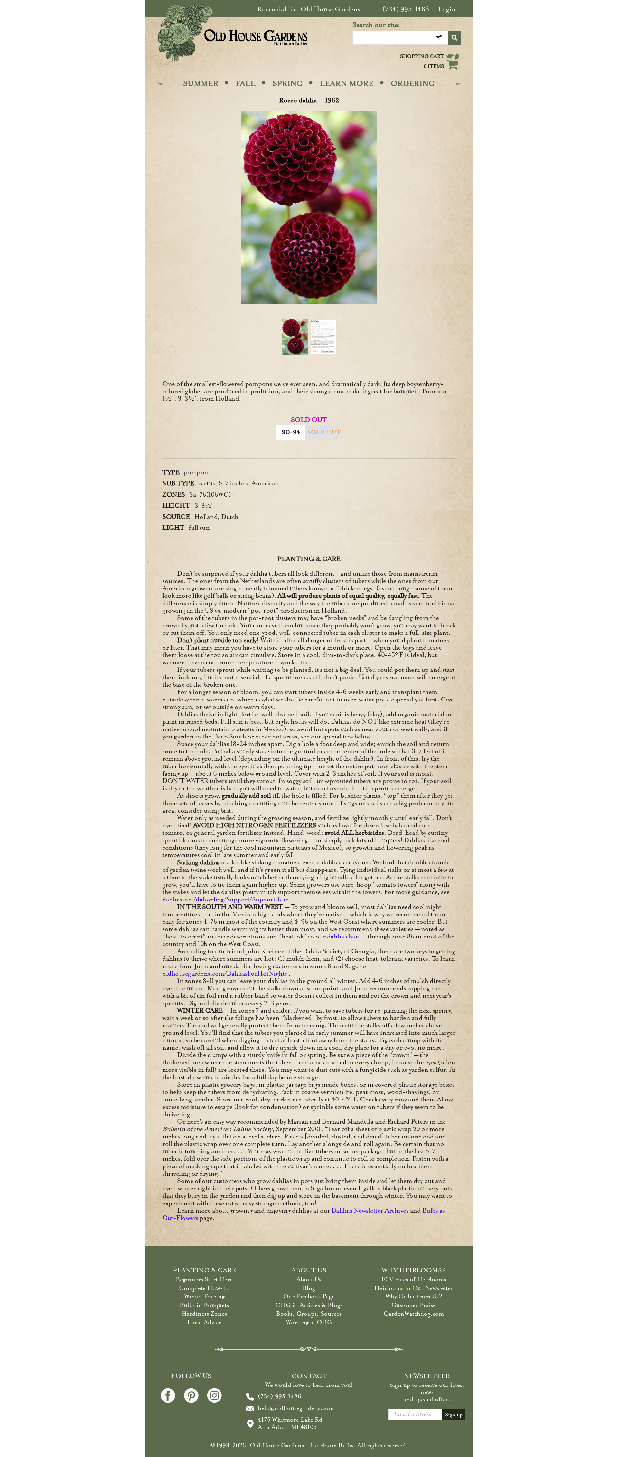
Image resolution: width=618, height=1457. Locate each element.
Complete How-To (204, 1288)
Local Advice (204, 1322)
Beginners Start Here (204, 1279)
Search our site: (376, 25)
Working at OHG (309, 1322)
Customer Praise (413, 1305)
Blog (309, 1288)
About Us (308, 1279)
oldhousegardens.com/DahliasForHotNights (224, 973)
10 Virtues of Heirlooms (413, 1279)
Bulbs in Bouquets (204, 1305)
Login (447, 9)
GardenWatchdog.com (414, 1314)
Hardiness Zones (204, 1314)
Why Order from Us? (413, 1296)
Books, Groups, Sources (309, 1314)
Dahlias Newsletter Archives (370, 1210)
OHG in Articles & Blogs (309, 1305)
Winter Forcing (204, 1296)
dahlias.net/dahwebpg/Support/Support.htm (225, 899)
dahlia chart (343, 936)
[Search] (454, 38)
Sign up (454, 1415)
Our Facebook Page (309, 1296)
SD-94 (291, 432)
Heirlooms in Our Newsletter (413, 1288)
